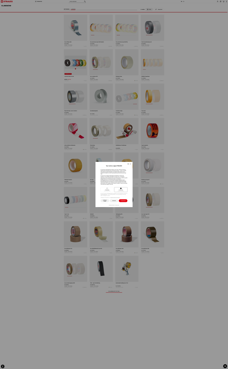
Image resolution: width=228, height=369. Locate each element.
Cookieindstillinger (104, 194)
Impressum (117, 205)
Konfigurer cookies (105, 201)
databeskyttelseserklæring (115, 197)
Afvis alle (114, 200)
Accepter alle (123, 200)
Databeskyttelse (112, 205)
